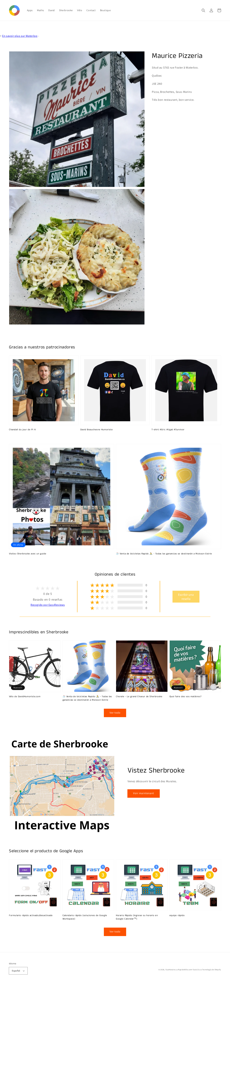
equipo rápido (177, 915)
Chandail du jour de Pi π (22, 429)
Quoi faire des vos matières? (185, 696)
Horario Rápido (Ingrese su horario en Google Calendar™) (137, 917)
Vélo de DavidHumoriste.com (25, 696)
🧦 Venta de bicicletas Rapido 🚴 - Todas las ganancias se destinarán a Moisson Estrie (164, 553)
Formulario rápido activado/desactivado (31, 915)
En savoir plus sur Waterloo (19, 36)
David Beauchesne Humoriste (96, 429)
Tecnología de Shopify (211, 969)
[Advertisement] (108, 1038)
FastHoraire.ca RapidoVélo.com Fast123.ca (183, 969)
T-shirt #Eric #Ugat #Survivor (167, 429)
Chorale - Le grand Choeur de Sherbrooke (139, 696)
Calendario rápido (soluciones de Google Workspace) (85, 917)
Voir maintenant (143, 793)
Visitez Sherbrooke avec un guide (27, 553)
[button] (203, 10)
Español (16, 970)
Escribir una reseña (186, 596)
